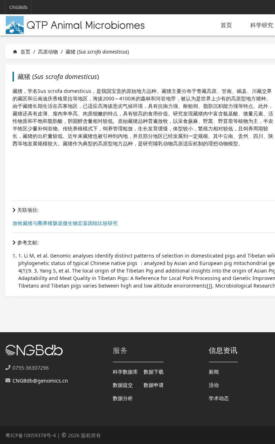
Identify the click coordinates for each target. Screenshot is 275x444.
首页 (226, 25)
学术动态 (219, 398)
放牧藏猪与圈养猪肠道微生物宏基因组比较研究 (65, 223)
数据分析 (123, 398)
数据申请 (154, 384)
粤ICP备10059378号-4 (30, 435)
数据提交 (123, 384)
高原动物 (48, 51)
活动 (214, 384)
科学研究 (261, 25)
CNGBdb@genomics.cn (40, 380)
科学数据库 (125, 371)
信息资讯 (223, 350)
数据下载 (154, 371)
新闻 (214, 371)
